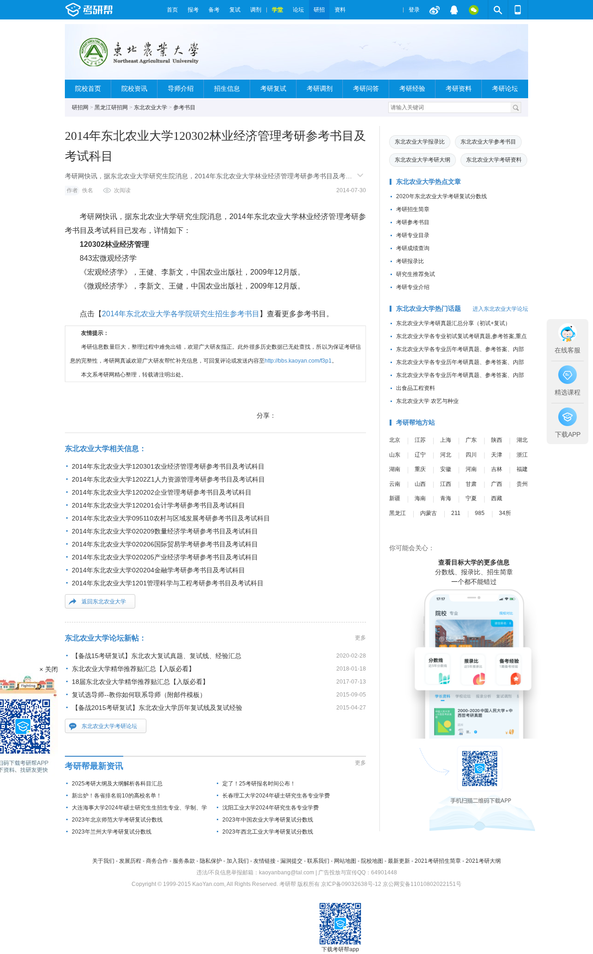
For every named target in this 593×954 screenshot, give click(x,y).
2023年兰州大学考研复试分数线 (111, 831)
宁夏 (471, 498)
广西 (496, 484)
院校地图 (372, 861)
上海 (445, 440)
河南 (471, 469)
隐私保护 (211, 861)
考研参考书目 (412, 222)
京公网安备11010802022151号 (422, 884)
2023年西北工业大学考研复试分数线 (267, 831)
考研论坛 (505, 88)
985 (480, 513)
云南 (394, 484)
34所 (505, 513)
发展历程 (130, 861)
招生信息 (227, 88)
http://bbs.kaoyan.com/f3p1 (298, 361)
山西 (420, 484)
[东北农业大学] (137, 56)
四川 (471, 455)
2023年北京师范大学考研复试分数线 (117, 819)
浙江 (522, 455)
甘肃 (471, 484)
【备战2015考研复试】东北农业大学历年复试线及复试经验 (157, 707)
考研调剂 (320, 88)
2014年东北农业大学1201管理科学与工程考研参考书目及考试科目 (168, 583)
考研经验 (412, 88)
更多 (360, 637)
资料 (340, 9)
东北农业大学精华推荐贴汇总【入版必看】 (133, 668)
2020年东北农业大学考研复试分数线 (441, 196)
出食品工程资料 (415, 388)
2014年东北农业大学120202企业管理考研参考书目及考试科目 (162, 492)
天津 (496, 455)
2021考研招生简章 (438, 861)
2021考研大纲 (483, 861)
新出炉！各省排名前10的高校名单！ (117, 795)
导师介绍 (181, 88)
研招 (319, 9)
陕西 (496, 440)
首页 (172, 9)
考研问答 (366, 88)
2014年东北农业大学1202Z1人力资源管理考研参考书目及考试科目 (168, 479)
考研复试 (273, 88)
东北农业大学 (150, 107)
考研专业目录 (412, 235)
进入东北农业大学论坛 (500, 309)
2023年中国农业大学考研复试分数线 (267, 819)
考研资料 (459, 88)
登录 (414, 9)
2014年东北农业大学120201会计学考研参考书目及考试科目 (158, 505)
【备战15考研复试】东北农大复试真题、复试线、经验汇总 (156, 655)
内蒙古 (428, 513)
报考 (193, 9)
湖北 (522, 440)
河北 (445, 455)
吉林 (496, 469)
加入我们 (238, 861)
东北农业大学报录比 (420, 141)
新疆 (394, 498)
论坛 (298, 9)
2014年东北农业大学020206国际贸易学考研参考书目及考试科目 (165, 544)
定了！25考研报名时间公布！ (259, 783)
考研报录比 (410, 261)
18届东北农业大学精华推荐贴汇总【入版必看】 (140, 681)
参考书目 (184, 107)
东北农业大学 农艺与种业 (427, 401)
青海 (445, 498)
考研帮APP (518, 9)
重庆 (420, 469)
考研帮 (113, 9)
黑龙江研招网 (111, 107)
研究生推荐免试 (415, 274)
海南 (420, 498)
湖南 (394, 469)
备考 (214, 9)
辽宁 (420, 455)
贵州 (522, 484)
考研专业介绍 (412, 287)
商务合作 (157, 861)
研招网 (80, 107)
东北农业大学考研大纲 (422, 160)
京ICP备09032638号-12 (351, 884)
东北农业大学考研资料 (494, 160)
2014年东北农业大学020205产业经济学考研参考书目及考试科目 (165, 557)
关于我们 (103, 861)
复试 (234, 9)
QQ (454, 9)
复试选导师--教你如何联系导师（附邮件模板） (139, 694)
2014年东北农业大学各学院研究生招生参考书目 (180, 314)
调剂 (255, 9)
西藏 (496, 498)
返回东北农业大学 (104, 601)
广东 (471, 440)
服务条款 (184, 861)
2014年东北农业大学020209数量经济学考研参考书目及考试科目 (165, 531)
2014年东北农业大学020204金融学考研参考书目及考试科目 (158, 570)
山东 (394, 455)
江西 (445, 484)
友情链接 (264, 861)
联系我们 (318, 861)
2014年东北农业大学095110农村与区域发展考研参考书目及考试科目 (171, 518)
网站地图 (345, 861)
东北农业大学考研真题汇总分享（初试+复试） (453, 323)
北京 (394, 440)
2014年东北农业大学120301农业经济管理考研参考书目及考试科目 (168, 466)
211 (456, 513)
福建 (522, 469)
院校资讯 (134, 88)
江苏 (420, 440)
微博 (434, 9)
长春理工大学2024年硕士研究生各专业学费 (276, 795)
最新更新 (399, 861)
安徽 (445, 469)
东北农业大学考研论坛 (109, 726)
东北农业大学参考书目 (488, 141)
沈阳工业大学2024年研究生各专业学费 (270, 807)
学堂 (277, 9)
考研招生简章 (412, 209)
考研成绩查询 (412, 248)
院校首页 (88, 88)
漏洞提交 (291, 861)
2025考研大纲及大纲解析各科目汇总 (117, 783)
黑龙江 (397, 513)
